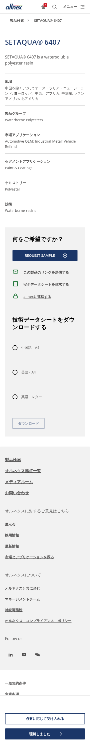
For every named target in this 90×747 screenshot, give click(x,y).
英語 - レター (31, 396)
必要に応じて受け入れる (45, 718)
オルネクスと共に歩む (22, 588)
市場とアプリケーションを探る (29, 556)
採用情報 (12, 535)
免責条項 (12, 694)
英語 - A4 (28, 372)
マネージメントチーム (22, 599)
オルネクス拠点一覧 (23, 470)
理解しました (39, 733)
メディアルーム (19, 481)
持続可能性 (13, 609)
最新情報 (12, 546)
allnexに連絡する (37, 296)
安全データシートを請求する (46, 284)
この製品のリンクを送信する (46, 272)
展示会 (10, 524)
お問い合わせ (17, 492)
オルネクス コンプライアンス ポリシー (38, 620)
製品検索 (17, 20)
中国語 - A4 (30, 347)
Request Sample (40, 255)
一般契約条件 (15, 683)
